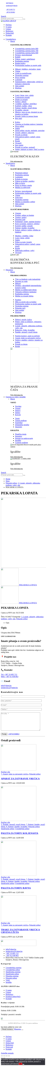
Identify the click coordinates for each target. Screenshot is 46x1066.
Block (12, 41)
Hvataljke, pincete (22, 110)
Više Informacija (16, 268)
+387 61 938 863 (10, 12)
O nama (9, 27)
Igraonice (18, 436)
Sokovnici (19, 197)
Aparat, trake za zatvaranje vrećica (28, 338)
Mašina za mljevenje (22, 187)
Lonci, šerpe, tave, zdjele (24, 95)
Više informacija (16, 161)
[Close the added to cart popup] (22, 1029)
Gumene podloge (21, 443)
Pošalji (4, 734)
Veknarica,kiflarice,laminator (25, 292)
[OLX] (23, 1018)
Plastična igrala (20, 434)
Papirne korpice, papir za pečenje (27, 336)
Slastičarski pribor (7, 829)
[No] (23, 1064)
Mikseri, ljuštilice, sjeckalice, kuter (28, 69)
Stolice (17, 413)
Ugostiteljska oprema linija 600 (26, 53)
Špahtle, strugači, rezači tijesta (26, 332)
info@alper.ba (9, 3)
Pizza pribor (19, 126)
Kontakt (9, 35)
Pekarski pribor (22, 619)
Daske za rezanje (21, 100)
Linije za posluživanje (23, 73)
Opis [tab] (7, 623)
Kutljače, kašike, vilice (23, 106)
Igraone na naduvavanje (24, 438)
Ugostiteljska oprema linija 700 (26, 51)
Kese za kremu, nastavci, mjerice (27, 224)
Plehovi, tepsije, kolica (23, 320)
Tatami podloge (21, 421)
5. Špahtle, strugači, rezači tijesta (13, 824)
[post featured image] (18, 770)
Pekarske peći (20, 308)
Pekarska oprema (12, 976)
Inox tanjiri (19, 145)
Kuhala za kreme (21, 179)
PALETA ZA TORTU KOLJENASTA (19, 833)
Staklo (17, 128)
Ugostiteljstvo (11, 39)
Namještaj (19, 423)
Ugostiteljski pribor (22, 829)
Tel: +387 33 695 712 (9, 674)
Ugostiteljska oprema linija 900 (26, 49)
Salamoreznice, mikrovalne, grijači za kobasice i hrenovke (29, 83)
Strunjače (18, 427)
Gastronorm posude (22, 97)
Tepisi (17, 418)
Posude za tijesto (21, 135)
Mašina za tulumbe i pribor (25, 202)
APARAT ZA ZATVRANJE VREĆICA (20, 778)
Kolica (17, 122)
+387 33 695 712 (10, 9)
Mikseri (18, 283)
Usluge (8, 29)
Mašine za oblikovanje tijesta (26, 290)
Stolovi (17, 411)
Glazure (18, 213)
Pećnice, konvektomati (23, 55)
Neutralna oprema (21, 75)
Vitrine (17, 71)
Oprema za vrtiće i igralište (16, 397)
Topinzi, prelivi (20, 217)
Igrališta (18, 440)
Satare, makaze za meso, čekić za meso (29, 149)
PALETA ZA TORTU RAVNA (16, 888)
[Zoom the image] (23, 943)
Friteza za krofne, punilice (24, 181)
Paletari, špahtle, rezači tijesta (26, 108)
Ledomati (18, 80)
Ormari (17, 408)
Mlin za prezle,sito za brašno (25, 302)
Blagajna (17, 1029)
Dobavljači (10, 33)
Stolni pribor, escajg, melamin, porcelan (29, 131)
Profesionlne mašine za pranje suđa (28, 65)
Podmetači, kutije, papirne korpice (27, 222)
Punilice (18, 300)
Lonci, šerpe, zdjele (22, 238)
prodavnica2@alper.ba (11, 5)
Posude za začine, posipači (25, 147)
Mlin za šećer (20, 183)
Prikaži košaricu (7, 1029)
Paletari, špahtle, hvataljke (24, 228)
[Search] (24, 475)
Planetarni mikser (21, 173)
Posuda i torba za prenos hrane (26, 116)
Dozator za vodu (21, 281)
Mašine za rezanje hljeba (24, 296)
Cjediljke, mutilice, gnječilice (26, 104)
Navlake (18, 406)
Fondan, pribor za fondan (24, 215)
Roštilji (17, 57)
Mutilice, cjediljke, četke (24, 236)
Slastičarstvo (10, 163)
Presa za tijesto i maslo (23, 185)
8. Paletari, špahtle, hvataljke (16, 827)
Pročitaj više (5, 772)
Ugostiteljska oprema (13, 968)
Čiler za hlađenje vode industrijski (27, 279)
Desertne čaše (20, 219)
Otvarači (18, 143)
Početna (9, 25)
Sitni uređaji (19, 86)
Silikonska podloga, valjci (24, 250)
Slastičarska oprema (13, 972)
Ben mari (18, 118)
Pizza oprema (20, 78)
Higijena (18, 88)
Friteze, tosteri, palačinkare (25, 59)
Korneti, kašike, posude (24, 226)
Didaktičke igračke (22, 425)
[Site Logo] (8, 21)
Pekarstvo (9, 270)
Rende (17, 141)
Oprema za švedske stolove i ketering (29, 124)
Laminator (19, 177)
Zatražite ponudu (7, 1053)
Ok (20, 1064)
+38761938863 (13, 734)
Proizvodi (9, 1047)
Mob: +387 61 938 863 (9, 677)
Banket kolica (20, 63)
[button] (3, 16)
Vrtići (8, 980)
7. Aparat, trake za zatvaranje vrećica (14, 774)
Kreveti (18, 415)
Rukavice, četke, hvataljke (25, 330)
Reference (9, 31)
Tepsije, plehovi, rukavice (24, 133)
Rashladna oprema (22, 61)
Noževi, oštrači (20, 102)
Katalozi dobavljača (13, 997)
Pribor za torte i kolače (23, 242)
